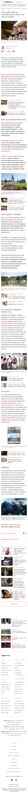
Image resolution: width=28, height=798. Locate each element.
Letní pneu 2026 (18, 701)
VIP (14, 546)
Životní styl (12, 111)
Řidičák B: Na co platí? (20, 708)
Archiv (14, 759)
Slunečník (6, 728)
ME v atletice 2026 (5, 689)
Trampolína (22, 726)
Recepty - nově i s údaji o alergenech (13, 5)
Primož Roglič (18, 672)
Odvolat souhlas (14, 768)
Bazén (10, 726)
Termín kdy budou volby (6, 670)
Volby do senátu (4, 672)
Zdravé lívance (18, 686)
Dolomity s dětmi (5, 712)
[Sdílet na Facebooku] (24, 533)
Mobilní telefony (14, 731)
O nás (14, 743)
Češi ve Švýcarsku (5, 708)
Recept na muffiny (19, 684)
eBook (4, 51)
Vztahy (16, 590)
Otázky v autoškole (19, 710)
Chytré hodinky (10, 735)
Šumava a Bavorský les (6, 705)
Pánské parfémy (17, 735)
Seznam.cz (19, 2)
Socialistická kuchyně (15, 293)
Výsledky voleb (4, 667)
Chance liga (3, 682)
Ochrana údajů (14, 752)
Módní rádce (12, 383)
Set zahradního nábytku (19, 728)
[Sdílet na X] (26, 533)
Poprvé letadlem (4, 703)
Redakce (14, 749)
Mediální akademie (14, 755)
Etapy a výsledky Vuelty (20, 665)
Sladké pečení (12, 198)
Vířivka (17, 729)
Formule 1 (3, 691)
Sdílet (10, 51)
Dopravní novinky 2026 (19, 705)
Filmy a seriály (13, 451)
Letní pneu (12, 733)
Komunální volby (4, 674)
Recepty (10, 100)
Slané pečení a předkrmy (16, 301)
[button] (14, 30)
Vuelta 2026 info (18, 663)
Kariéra (14, 746)
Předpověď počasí (20, 720)
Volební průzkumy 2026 (6, 665)
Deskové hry (18, 733)
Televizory (23, 733)
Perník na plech (18, 693)
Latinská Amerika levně (6, 710)
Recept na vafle (18, 691)
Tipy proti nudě (15, 539)
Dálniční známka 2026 (19, 703)
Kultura (10, 457)
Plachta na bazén (15, 726)
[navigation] (2, 2)
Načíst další (14, 604)
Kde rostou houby (10, 722)
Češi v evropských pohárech (14, 724)
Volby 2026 (3, 663)
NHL (2, 693)
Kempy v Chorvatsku (5, 701)
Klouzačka (11, 728)
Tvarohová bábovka (19, 689)
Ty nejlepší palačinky (19, 682)
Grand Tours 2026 (18, 674)
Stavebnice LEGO (22, 731)
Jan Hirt (16, 667)
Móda (10, 376)
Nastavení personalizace (14, 771)
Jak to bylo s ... (19, 578)
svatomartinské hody (14, 525)
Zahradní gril (12, 729)
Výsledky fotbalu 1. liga (6, 684)
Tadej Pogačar (18, 670)
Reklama (14, 762)
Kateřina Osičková (11, 46)
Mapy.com (13, 720)
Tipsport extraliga (5, 686)
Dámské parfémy (5, 733)
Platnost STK (17, 712)
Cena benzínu (18, 722)
